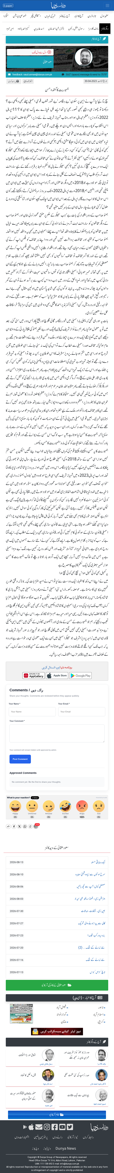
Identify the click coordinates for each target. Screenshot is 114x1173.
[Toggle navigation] (107, 6)
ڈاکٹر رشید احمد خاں (56, 28)
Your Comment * (17, 721)
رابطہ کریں (88, 1137)
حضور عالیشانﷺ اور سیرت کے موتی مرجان (23, 1096)
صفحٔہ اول (104, 16)
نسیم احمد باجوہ (23, 28)
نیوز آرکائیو (72, 1137)
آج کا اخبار (78, 16)
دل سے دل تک (39, 52)
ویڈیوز (35, 1149)
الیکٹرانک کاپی (28, 81)
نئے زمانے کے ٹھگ (57, 960)
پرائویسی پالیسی (41, 1137)
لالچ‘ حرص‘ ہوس (57, 972)
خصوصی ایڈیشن (20, 16)
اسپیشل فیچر (36, 16)
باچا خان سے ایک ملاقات (78, 1095)
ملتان (63, 1022)
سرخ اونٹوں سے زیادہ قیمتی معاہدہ (57, 874)
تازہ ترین (92, 16)
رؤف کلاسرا (93, 28)
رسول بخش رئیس (76, 28)
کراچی (100, 1022)
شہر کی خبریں (50, 16)
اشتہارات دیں (22, 1137)
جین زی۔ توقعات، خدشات (57, 911)
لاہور (100, 1007)
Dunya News (66, 1149)
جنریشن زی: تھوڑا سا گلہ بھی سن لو (57, 899)
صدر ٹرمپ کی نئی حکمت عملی (76, 1075)
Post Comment (20, 759)
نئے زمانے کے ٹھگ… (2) (57, 948)
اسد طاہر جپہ (39, 28)
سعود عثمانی (47, 62)
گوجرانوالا (61, 1015)
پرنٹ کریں (12, 81)
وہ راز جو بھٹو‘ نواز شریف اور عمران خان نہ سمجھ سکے (76, 1055)
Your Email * (64, 704)
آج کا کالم (96, 39)
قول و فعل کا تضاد (28, 1075)
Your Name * (14, 704)
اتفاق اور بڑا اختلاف (27, 1055)
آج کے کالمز (65, 16)
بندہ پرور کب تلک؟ (57, 935)
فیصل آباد (61, 1007)
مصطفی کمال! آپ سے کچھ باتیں (57, 887)
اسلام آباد (98, 1015)
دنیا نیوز (47, 1149)
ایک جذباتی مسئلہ (57, 862)
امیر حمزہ (10, 28)
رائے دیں (57, 1137)
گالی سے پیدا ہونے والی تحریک (57, 923)
